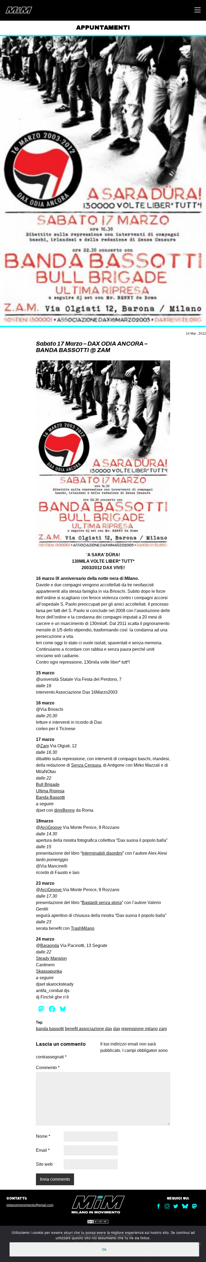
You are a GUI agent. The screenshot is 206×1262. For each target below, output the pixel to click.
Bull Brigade (48, 784)
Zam (44, 746)
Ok (104, 1249)
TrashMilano (82, 928)
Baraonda (49, 945)
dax (116, 1028)
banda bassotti (50, 1028)
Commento (48, 1067)
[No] (199, 1244)
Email (43, 1150)
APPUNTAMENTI (103, 27)
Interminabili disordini (102, 853)
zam (163, 1028)
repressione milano (139, 1028)
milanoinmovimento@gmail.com (29, 1205)
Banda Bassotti (50, 797)
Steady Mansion (51, 958)
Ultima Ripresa (50, 791)
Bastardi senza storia (102, 902)
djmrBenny (64, 810)
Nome (43, 1136)
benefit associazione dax (88, 1028)
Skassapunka (49, 971)
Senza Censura (86, 765)
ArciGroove (51, 827)
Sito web (44, 1164)
